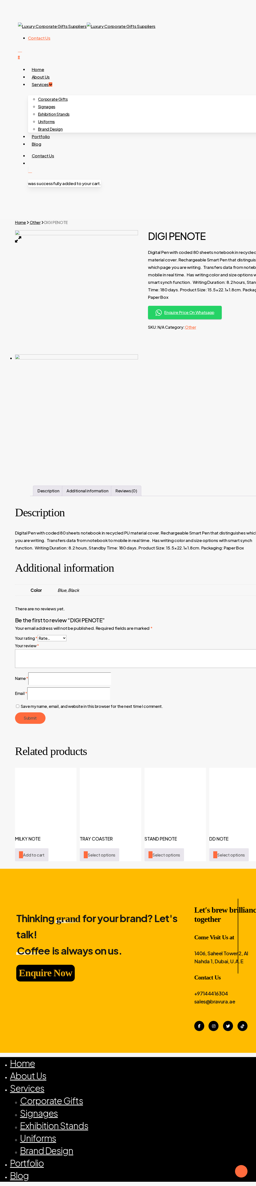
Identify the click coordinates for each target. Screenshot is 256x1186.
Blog (19, 1175)
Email (21, 693)
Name (21, 678)
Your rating (26, 638)
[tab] (48, 491)
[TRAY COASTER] (110, 798)
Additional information (87, 490)
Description (48, 490)
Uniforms (38, 1138)
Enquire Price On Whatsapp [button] (189, 312)
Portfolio (27, 1163)
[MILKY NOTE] (45, 798)
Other (35, 222)
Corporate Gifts (51, 1100)
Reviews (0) (126, 490)
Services (27, 1088)
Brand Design (46, 1150)
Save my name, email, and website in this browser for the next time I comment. (92, 706)
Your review (27, 645)
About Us (28, 1075)
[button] (31, 854)
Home (20, 222)
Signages (39, 1113)
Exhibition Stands (54, 1125)
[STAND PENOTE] (175, 798)
